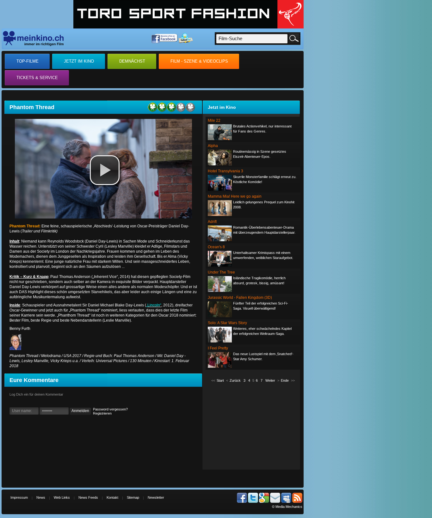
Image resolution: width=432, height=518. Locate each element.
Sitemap (133, 497)
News (40, 497)
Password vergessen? (110, 409)
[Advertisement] (253, 425)
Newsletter (156, 497)
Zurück (235, 380)
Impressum (19, 497)
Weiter (270, 380)
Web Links (62, 497)
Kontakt (112, 497)
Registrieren (102, 413)
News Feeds (88, 497)
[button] (105, 170)
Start (220, 380)
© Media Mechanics (287, 507)
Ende (285, 380)
